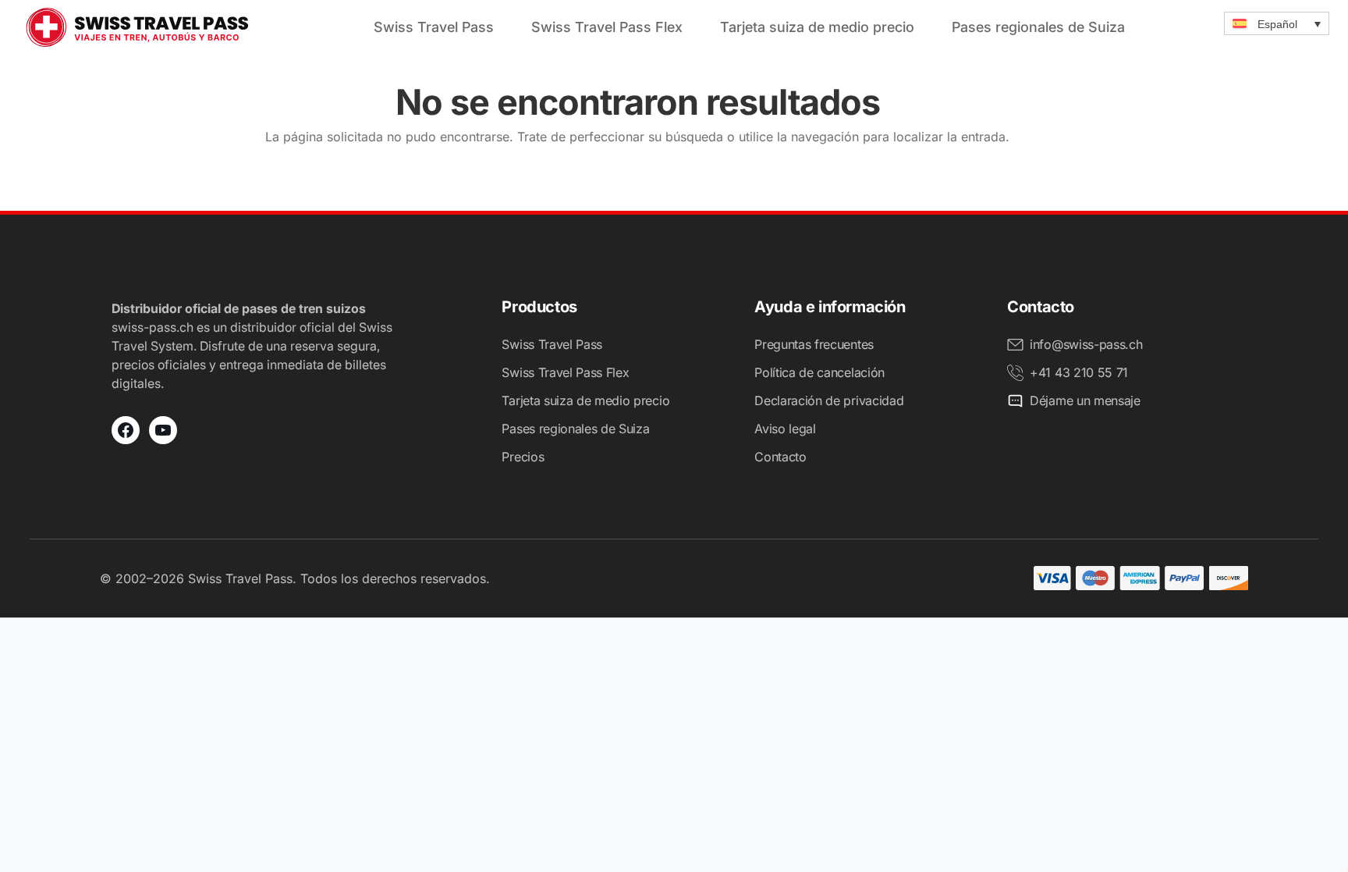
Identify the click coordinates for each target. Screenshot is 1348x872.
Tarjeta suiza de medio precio (817, 27)
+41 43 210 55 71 (1079, 372)
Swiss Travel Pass (434, 27)
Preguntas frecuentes (814, 344)
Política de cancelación (819, 372)
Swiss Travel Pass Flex (607, 27)
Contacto (780, 456)
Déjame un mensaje (1085, 400)
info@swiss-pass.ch (1086, 344)
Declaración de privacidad (828, 400)
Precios (523, 456)
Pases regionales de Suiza (1038, 27)
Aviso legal (784, 428)
